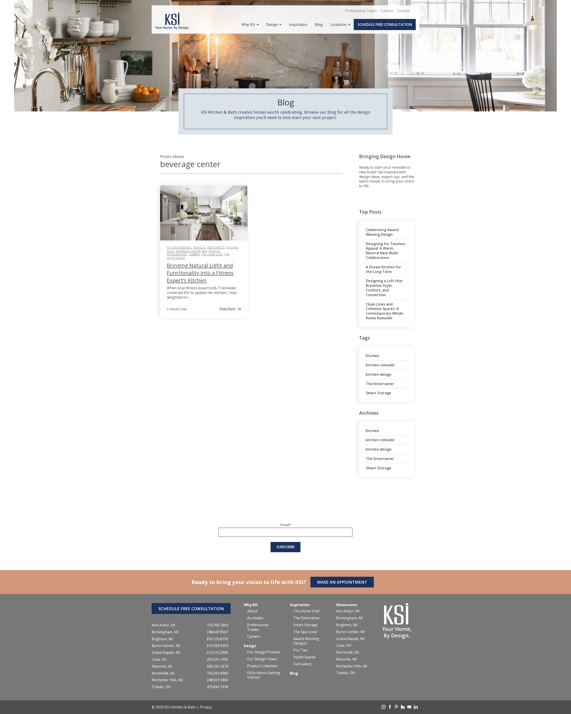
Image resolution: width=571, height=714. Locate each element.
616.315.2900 (217, 652)
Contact (403, 10)
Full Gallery (302, 664)
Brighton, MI (162, 639)
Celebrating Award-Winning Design (383, 232)
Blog (319, 24)
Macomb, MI (162, 666)
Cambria (194, 254)
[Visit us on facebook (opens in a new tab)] (390, 707)
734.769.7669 (217, 625)
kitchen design (378, 374)
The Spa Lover (305, 632)
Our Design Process (263, 652)
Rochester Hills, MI (167, 680)
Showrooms (346, 605)
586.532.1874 (217, 666)
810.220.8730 (217, 639)
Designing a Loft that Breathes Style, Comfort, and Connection (384, 287)
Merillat (199, 247)
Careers (387, 10)
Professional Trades (361, 10)
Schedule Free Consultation (385, 24)
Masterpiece (216, 247)
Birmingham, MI (165, 632)
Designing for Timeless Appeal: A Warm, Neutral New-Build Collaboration (385, 250)
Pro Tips (300, 650)
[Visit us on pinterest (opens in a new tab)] (396, 707)
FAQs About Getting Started (263, 675)
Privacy (206, 707)
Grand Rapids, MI (166, 652)
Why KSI (248, 24)
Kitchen (372, 355)
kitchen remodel (179, 247)
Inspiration (298, 24)
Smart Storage (378, 392)
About (252, 611)
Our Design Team (262, 659)
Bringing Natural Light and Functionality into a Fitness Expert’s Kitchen (200, 273)
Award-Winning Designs (306, 641)
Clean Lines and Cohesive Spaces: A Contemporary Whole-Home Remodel (385, 311)
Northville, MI (163, 673)
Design (272, 24)
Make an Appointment (342, 582)
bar (204, 251)
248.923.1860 (217, 680)
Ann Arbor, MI (163, 625)
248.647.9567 (217, 632)
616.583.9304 (217, 645)
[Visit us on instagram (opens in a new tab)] (383, 707)
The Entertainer (380, 383)
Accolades (255, 618)
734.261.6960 (217, 673)
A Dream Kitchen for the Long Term (383, 269)
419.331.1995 (217, 659)
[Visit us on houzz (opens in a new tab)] (403, 707)
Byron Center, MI (166, 645)
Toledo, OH (161, 687)
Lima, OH (159, 659)
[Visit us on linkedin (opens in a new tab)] (416, 707)
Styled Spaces (304, 657)
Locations (338, 24)
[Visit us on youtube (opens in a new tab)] (409, 707)
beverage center (188, 251)
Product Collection (262, 666)
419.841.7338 (217, 687)
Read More (227, 308)
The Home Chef (212, 254)
